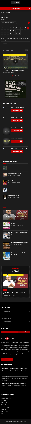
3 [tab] (15, 75)
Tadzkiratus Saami (7, 55)
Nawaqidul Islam (12, 166)
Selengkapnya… (7, 359)
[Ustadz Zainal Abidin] (6, 121)
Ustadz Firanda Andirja (17, 128)
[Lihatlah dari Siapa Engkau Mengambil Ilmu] (15, 215)
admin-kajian (7, 72)
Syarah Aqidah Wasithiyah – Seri (19, 242)
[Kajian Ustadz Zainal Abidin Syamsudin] (6, 256)
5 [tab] (18, 75)
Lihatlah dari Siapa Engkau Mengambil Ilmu (18, 216)
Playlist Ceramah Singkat (15, 173)
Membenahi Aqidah (13, 195)
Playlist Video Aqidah (13, 180)
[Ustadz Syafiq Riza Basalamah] (6, 151)
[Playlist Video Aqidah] (5, 182)
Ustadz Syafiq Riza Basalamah (19, 148)
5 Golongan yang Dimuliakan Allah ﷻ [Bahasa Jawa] (15, 376)
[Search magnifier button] (25, 332)
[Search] (29, 8)
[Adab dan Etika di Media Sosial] (6, 235)
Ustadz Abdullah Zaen (17, 138)
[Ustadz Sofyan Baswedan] (6, 110)
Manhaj (5, 275)
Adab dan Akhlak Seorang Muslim (18, 222)
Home (2, 12)
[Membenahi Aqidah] (5, 197)
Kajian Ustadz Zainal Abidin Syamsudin (18, 253)
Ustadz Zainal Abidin (16, 117)
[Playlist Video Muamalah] (5, 190)
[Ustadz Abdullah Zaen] (6, 141)
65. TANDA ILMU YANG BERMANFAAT (14, 70)
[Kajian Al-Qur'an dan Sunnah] (15, 9)
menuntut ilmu (11, 275)
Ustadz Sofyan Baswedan (18, 107)
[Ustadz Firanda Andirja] (6, 131)
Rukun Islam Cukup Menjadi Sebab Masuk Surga (14, 383)
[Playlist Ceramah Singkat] (5, 175)
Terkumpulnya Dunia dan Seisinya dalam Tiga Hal (14, 368)
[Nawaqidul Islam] (5, 168)
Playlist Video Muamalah (14, 188)
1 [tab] (12, 75)
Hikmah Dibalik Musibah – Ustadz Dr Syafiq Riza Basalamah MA (16, 5)
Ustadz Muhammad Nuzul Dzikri (19, 55)
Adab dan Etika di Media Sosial (19, 232)
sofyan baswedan (19, 275)
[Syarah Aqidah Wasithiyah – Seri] (6, 245)
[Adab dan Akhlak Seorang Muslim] (6, 225)
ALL (2, 27)
